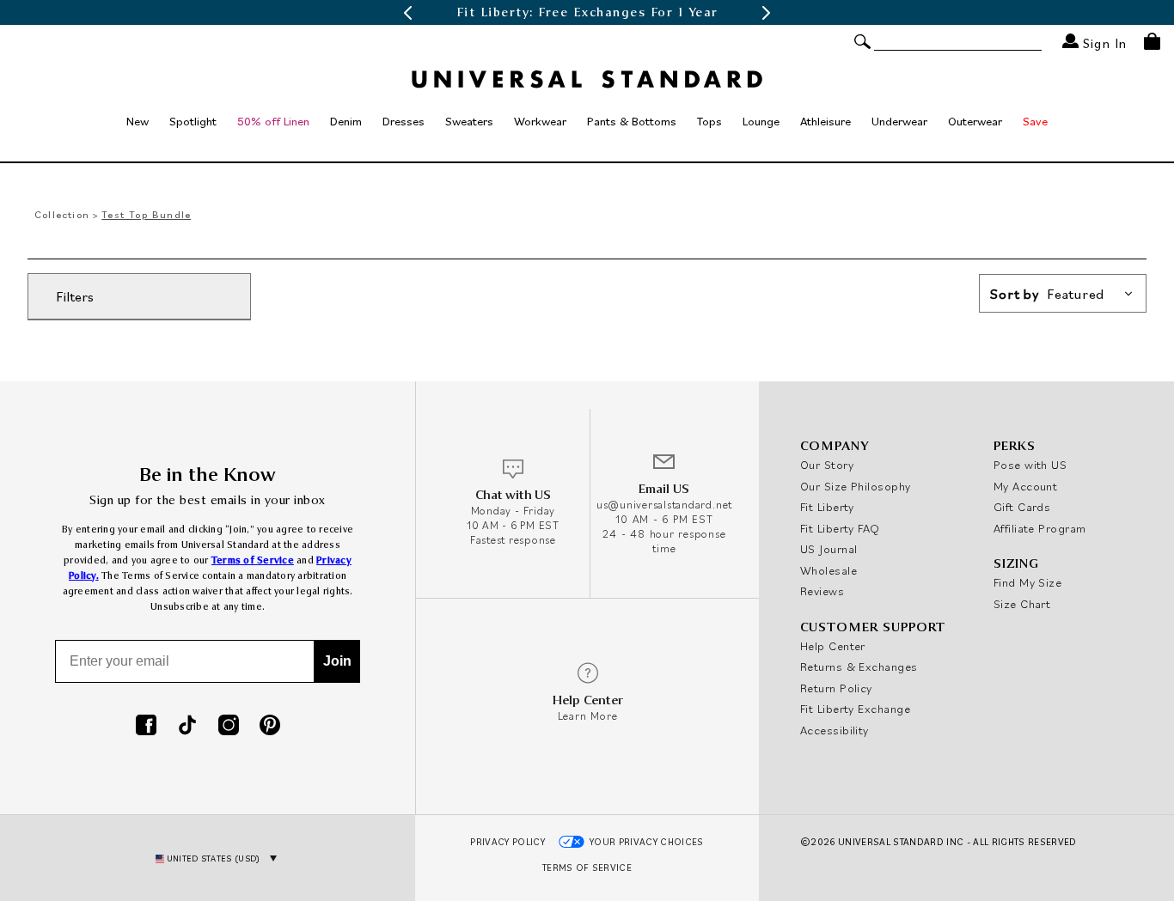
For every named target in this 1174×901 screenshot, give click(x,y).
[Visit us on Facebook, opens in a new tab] (146, 727)
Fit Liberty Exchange (855, 708)
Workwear (540, 121)
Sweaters (469, 121)
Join (337, 661)
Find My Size (1027, 582)
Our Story (826, 464)
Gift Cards (1022, 506)
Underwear (899, 121)
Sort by (1047, 293)
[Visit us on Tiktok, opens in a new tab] (187, 727)
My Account (1026, 486)
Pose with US (1030, 464)
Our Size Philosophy (855, 486)
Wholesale (828, 570)
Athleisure (825, 121)
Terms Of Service (587, 867)
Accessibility (834, 730)
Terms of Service (252, 560)
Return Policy (836, 688)
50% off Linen (273, 121)
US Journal (829, 549)
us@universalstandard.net (664, 504)
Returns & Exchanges (859, 666)
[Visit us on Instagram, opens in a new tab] (228, 727)
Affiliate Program (1040, 528)
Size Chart (1022, 604)
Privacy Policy (507, 842)
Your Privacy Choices (647, 842)
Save (1035, 121)
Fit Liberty (827, 506)
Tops (709, 121)
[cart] (1152, 41)
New (137, 121)
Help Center (832, 646)
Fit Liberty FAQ (840, 528)
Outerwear (975, 121)
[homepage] (587, 79)
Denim (346, 121)
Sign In (1103, 42)
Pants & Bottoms (631, 121)
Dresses (403, 121)
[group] (587, 12)
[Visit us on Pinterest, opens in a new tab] (270, 727)
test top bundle (146, 214)
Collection (61, 214)
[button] (407, 12)
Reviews (822, 591)
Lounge (761, 121)
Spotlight (193, 121)
